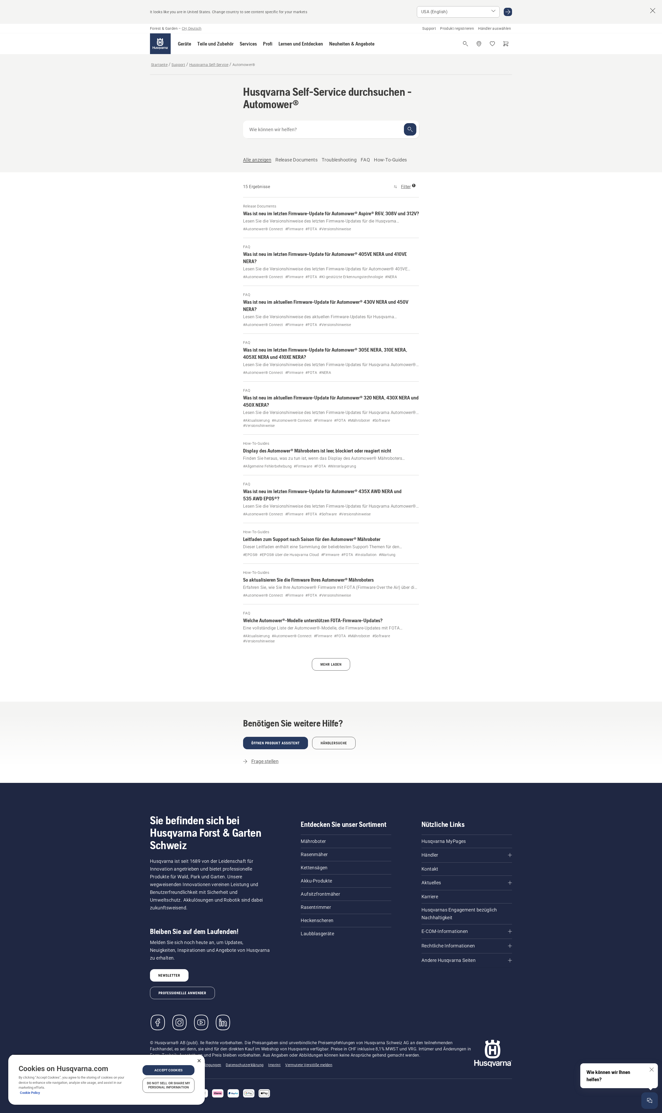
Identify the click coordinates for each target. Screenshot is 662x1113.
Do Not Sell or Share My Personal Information (168, 1085)
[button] (184, 43)
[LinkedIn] (223, 1022)
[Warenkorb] (506, 44)
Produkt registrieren (457, 28)
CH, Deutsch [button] (191, 28)
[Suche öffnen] (465, 44)
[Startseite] (160, 43)
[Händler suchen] (479, 44)
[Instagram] (179, 1022)
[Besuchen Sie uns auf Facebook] (158, 1022)
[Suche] (410, 129)
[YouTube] (201, 1022)
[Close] (199, 1061)
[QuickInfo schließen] (652, 1069)
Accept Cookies (168, 1070)
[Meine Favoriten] (492, 44)
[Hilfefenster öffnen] (649, 1100)
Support (429, 28)
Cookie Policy (30, 1093)
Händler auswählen (494, 28)
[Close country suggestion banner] (653, 10)
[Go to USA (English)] (508, 12)
